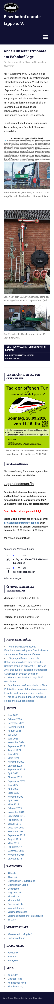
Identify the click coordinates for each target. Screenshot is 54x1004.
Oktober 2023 (15, 765)
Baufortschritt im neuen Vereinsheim (19, 357)
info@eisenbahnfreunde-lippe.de (21, 522)
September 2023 (16, 769)
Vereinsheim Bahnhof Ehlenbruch (25, 915)
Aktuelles (12, 873)
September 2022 (16, 781)
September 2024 (16, 746)
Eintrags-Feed (15, 978)
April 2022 (13, 788)
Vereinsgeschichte (17, 911)
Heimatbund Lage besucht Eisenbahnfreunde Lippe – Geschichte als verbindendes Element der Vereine (26, 650)
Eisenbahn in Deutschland (21, 880)
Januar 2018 (14, 823)
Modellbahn (14, 896)
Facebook (13, 952)
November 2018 (16, 812)
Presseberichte (15, 904)
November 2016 (16, 854)
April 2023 (13, 773)
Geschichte (13, 888)
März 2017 (13, 843)
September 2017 (16, 835)
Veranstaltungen (16, 908)
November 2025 (16, 727)
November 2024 (16, 742)
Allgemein (9, 66)
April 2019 (13, 800)
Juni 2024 (13, 754)
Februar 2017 (15, 847)
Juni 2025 (13, 738)
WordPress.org (15, 986)
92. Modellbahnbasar (24, 571)
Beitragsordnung (16, 938)
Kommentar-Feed (17, 982)
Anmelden (13, 975)
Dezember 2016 (16, 851)
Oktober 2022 (15, 777)
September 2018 (16, 816)
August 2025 (14, 730)
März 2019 (13, 804)
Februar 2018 (15, 819)
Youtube (12, 956)
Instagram (13, 960)
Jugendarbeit (15, 892)
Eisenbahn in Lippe (18, 884)
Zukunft (12, 919)
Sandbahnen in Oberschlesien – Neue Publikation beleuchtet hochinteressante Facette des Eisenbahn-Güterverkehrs (25, 689)
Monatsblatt (14, 900)
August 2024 (14, 750)
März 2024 (13, 758)
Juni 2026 (13, 715)
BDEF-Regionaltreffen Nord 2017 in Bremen (25, 348)
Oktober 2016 (15, 858)
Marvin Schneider (35, 62)
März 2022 (13, 792)
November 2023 (16, 761)
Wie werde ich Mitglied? (20, 934)
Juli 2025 (13, 734)
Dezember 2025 (16, 723)
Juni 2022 (13, 785)
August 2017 (14, 839)
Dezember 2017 (16, 827)
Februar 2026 (15, 719)
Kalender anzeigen (12, 578)
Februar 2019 (15, 808)
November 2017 (16, 831)
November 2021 (16, 796)
